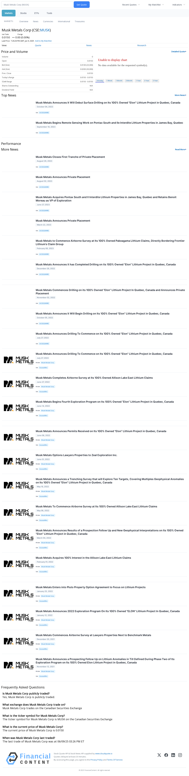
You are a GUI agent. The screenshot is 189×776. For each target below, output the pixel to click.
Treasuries (80, 21)
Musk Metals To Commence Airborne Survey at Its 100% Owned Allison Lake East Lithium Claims (96, 506)
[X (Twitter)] (159, 758)
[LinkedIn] (173, 758)
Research (141, 45)
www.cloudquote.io (103, 753)
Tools (49, 13)
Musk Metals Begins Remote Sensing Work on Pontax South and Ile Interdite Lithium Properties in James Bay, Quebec (109, 122)
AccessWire (43, 367)
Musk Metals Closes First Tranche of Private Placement (70, 156)
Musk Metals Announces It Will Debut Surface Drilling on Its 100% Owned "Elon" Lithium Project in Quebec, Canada (108, 102)
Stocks (23, 13)
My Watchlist (154, 4)
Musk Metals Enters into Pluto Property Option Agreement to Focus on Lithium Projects (91, 587)
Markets (9, 13)
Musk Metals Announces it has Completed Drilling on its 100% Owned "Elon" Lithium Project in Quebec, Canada (106, 264)
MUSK (45, 30)
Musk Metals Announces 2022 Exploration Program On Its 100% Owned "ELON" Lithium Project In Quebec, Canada (108, 611)
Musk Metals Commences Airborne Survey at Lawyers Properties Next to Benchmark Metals (93, 635)
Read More (180, 149)
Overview (23, 21)
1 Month (119, 80)
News (35, 21)
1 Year (138, 80)
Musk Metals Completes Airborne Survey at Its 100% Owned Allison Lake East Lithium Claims (94, 377)
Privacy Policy (97, 759)
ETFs (36, 13)
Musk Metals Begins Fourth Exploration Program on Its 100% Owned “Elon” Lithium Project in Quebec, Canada (105, 401)
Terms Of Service (115, 759)
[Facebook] (166, 758)
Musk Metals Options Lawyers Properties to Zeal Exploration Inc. (76, 455)
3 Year (146, 80)
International (64, 21)
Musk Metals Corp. (47, 362)
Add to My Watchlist (43, 41)
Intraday (100, 80)
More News (180, 95)
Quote (38, 45)
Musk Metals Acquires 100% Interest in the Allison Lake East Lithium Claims (83, 557)
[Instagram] (180, 758)
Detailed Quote (178, 51)
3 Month (129, 80)
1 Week (109, 80)
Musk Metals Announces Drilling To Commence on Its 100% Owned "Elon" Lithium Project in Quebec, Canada (104, 333)
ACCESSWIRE (44, 112)
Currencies (48, 21)
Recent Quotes (129, 4)
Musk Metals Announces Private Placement (63, 177)
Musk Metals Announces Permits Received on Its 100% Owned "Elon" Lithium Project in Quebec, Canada (101, 431)
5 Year (155, 80)
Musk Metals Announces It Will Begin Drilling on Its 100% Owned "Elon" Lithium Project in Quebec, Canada (102, 313)
